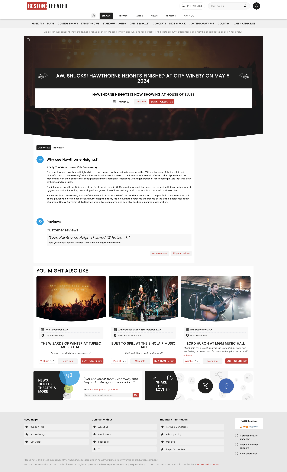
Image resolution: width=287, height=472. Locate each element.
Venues (123, 15)
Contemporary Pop (202, 23)
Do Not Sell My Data (208, 464)
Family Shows (90, 23)
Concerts (159, 23)
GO (136, 394)
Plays (50, 23)
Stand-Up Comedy (114, 23)
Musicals (38, 23)
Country (223, 23)
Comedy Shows (68, 23)
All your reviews (181, 253)
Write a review (160, 253)
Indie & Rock (177, 23)
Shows (106, 15)
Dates (139, 15)
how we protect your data (104, 389)
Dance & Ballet (139, 23)
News (154, 15)
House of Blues (180, 94)
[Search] (246, 6)
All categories (245, 23)
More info (141, 101)
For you (189, 15)
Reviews (171, 15)
